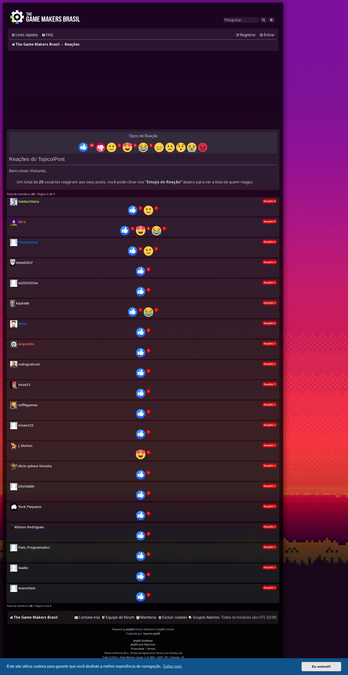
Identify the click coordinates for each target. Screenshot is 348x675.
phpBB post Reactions (143, 644)
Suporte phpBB (151, 633)
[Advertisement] (143, 90)
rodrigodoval (29, 364)
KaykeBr (22, 303)
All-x (22, 222)
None (22, 323)
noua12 (24, 384)
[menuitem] (47, 35)
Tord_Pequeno (29, 506)
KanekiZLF (24, 262)
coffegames (27, 405)
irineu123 (25, 425)
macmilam (27, 588)
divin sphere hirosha (35, 466)
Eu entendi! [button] (321, 666)
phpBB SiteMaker (143, 640)
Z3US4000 (26, 486)
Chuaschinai (28, 242)
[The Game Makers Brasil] (47, 17)
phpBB (130, 629)
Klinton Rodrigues (29, 527)
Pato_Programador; (34, 547)
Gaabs (23, 567)
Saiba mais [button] (172, 666)
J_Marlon (25, 445)
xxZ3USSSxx (28, 283)
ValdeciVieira (28, 201)
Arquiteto (26, 344)
